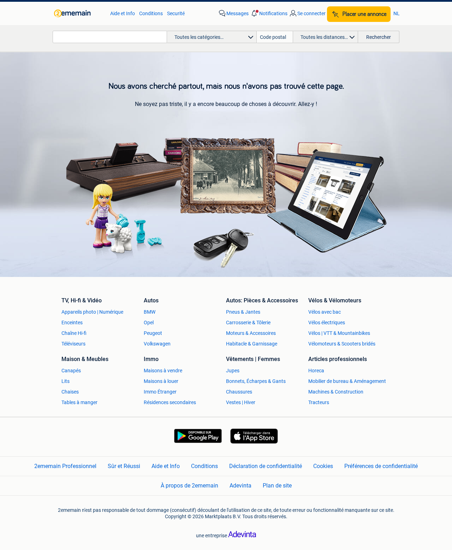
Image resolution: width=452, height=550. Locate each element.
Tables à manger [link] (79, 402)
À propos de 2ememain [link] (189, 485)
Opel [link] (149, 322)
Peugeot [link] (153, 333)
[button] (268, 13)
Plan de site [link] (277, 485)
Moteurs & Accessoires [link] (251, 333)
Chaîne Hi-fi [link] (74, 333)
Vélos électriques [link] (326, 322)
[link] (79, 13)
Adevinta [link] (240, 485)
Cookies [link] (323, 466)
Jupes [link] (232, 370)
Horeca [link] (316, 370)
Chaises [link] (70, 392)
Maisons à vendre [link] (163, 370)
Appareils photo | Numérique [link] (92, 312)
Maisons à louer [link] (161, 381)
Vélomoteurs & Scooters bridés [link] (341, 344)
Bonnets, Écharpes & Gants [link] (256, 381)
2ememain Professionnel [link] (65, 466)
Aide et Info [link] (122, 13)
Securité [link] (176, 13)
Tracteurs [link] (318, 402)
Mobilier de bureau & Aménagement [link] (347, 381)
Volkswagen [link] (157, 344)
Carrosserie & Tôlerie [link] (248, 322)
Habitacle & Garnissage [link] (251, 344)
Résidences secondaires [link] (170, 402)
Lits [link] (65, 381)
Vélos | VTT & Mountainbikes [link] (339, 333)
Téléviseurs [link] (73, 344)
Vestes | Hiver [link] (240, 402)
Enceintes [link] (72, 322)
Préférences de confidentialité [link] (381, 466)
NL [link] (396, 13)
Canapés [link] (71, 370)
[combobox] (110, 37)
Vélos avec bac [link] (324, 312)
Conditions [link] (151, 13)
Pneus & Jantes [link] (243, 312)
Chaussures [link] (239, 392)
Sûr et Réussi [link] (124, 466)
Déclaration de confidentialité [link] (265, 466)
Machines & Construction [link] (335, 392)
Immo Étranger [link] (160, 392)
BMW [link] (149, 312)
